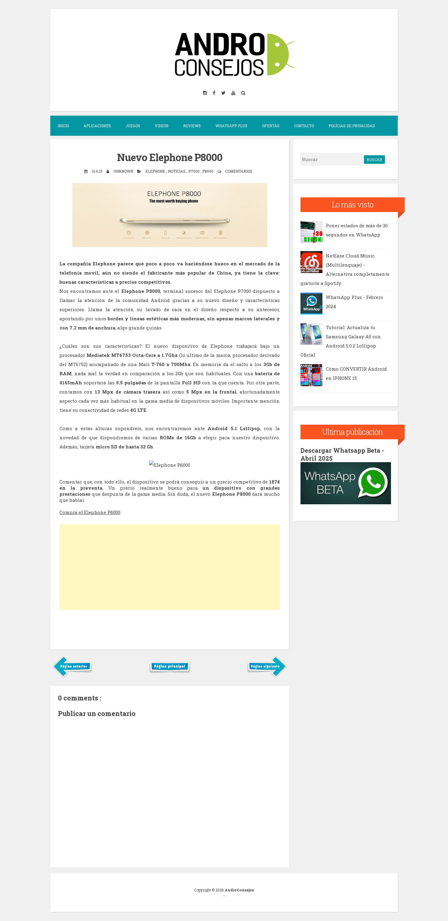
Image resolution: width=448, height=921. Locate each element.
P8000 (208, 171)
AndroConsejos (239, 889)
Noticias (177, 171)
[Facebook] (214, 92)
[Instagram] (205, 92)
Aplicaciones (97, 125)
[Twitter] (224, 92)
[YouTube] (234, 92)
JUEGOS (133, 125)
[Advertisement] (169, 567)
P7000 (194, 171)
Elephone (155, 171)
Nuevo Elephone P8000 (169, 157)
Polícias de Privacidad (352, 125)
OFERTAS (270, 125)
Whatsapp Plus (231, 125)
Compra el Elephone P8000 (89, 512)
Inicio (63, 125)
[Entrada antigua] (266, 676)
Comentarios (238, 171)
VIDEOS (162, 125)
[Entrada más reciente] (72, 676)
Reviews (192, 125)
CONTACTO (304, 125)
